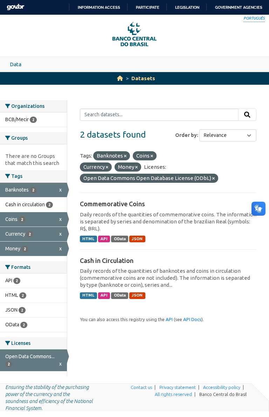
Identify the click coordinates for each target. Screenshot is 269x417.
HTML (88, 239)
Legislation (187, 7)
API (104, 239)
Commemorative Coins (112, 203)
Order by (186, 135)
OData (120, 239)
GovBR (15, 7)
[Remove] (125, 156)
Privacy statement (177, 387)
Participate (147, 7)
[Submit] (247, 115)
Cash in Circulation (106, 260)
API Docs (192, 319)
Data (15, 64)
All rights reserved (173, 394)
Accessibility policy (221, 387)
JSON (137, 239)
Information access (99, 7)
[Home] (120, 78)
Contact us (141, 387)
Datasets (143, 78)
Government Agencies (238, 7)
